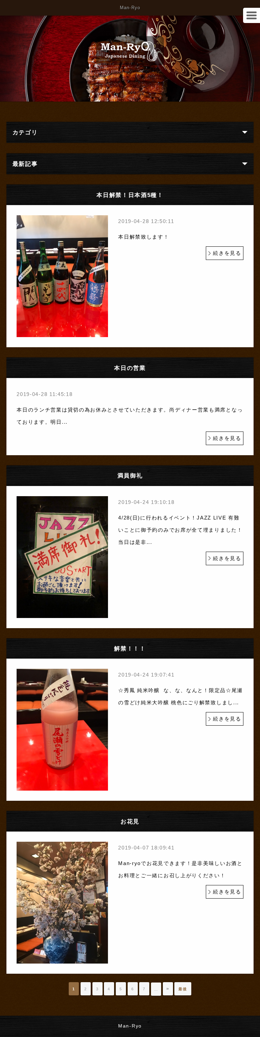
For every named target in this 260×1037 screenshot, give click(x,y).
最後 (182, 989)
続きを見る (227, 253)
